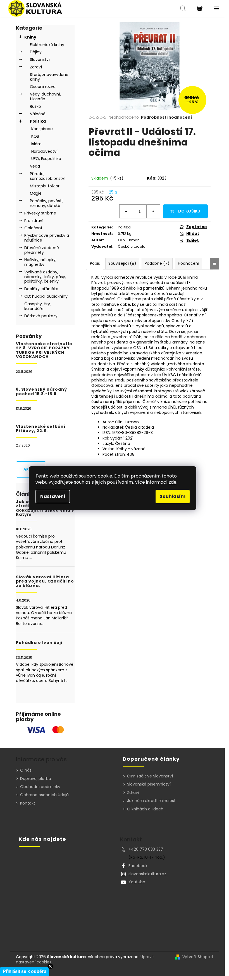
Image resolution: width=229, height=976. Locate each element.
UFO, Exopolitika (46, 158)
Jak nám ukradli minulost (151, 800)
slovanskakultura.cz (147, 874)
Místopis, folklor (44, 186)
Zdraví (36, 67)
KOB (35, 136)
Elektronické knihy (47, 44)
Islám (36, 144)
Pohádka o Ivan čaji (39, 643)
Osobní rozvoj (43, 86)
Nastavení (52, 496)
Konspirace (42, 129)
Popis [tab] (95, 263)
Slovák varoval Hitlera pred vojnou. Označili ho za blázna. (45, 581)
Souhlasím (172, 496)
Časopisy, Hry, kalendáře (37, 306)
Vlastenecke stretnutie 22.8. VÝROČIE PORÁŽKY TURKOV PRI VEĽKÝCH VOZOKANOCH (44, 350)
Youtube (136, 882)
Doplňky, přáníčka (41, 289)
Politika (38, 121)
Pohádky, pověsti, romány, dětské (46, 203)
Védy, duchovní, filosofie (45, 96)
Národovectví (44, 151)
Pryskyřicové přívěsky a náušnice (46, 238)
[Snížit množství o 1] (126, 211)
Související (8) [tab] (122, 263)
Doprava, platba (35, 778)
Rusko (35, 106)
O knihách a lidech (145, 809)
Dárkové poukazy (41, 316)
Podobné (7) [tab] (157, 263)
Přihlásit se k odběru (24, 971)
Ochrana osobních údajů (44, 795)
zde (172, 482)
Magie (36, 193)
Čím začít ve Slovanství (150, 776)
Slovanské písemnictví (149, 784)
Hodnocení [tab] (188, 263)
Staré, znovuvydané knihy (49, 77)
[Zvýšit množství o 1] (153, 211)
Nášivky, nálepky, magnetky (40, 262)
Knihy (30, 37)
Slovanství (40, 59)
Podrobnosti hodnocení (166, 117)
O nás (26, 770)
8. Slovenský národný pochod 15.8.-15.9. (41, 391)
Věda (35, 166)
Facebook (137, 865)
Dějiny (36, 52)
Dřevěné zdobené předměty (41, 250)
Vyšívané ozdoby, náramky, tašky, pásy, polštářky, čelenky (45, 276)
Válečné (38, 114)
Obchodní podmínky (40, 786)
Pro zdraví (33, 220)
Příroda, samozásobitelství (47, 176)
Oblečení (33, 228)
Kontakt (27, 803)
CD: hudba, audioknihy (46, 296)
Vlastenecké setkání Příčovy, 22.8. (40, 428)
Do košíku (189, 211)
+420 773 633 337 (145, 849)
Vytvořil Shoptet (197, 957)
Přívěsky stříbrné (40, 213)
